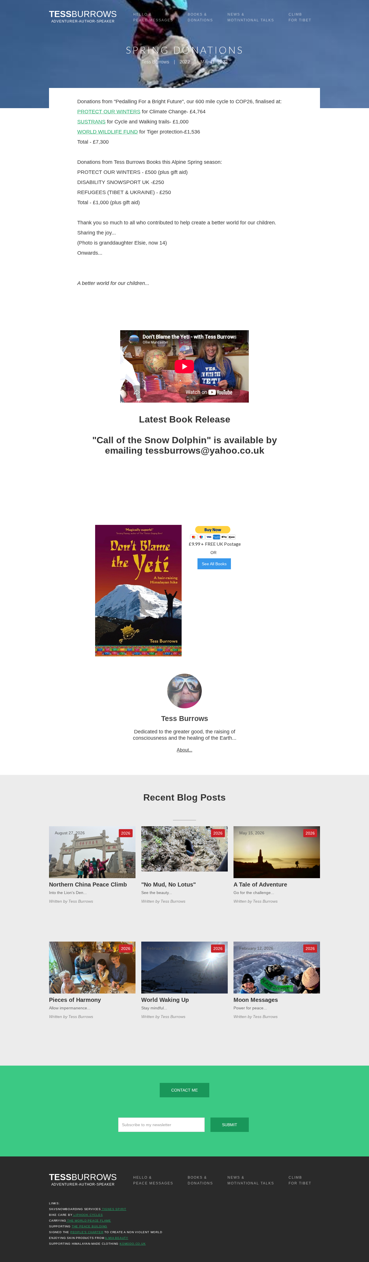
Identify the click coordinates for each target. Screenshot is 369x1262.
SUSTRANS (91, 122)
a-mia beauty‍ (116, 1238)
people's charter (86, 1232)
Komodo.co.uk (133, 1243)
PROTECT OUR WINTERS (108, 111)
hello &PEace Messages (153, 1180)
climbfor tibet (300, 17)
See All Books (214, 563)
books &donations (200, 17)
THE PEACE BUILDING (89, 1226)
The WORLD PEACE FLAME (88, 1220)
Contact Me (184, 1090)
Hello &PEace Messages (153, 17)
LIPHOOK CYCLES (88, 1214)
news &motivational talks (250, 17)
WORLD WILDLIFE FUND (107, 132)
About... (184, 750)
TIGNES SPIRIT (113, 1209)
